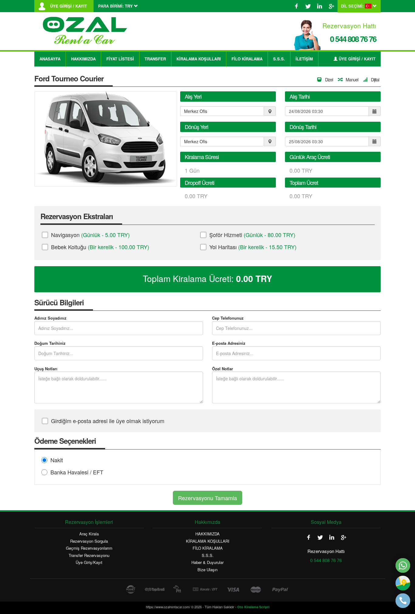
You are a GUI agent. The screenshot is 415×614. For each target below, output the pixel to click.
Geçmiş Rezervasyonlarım (89, 548)
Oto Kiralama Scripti (253, 607)
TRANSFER (155, 59)
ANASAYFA (49, 59)
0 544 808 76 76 (353, 38)
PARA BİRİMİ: (111, 6)
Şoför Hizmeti (252, 235)
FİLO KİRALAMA (247, 59)
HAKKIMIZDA (83, 59)
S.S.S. (279, 59)
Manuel (351, 79)
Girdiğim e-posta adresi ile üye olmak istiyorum (107, 421)
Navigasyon (90, 235)
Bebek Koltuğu (100, 247)
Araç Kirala (89, 534)
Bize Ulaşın (207, 569)
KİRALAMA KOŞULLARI (199, 59)
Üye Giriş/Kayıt (89, 562)
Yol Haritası (253, 247)
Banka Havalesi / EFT (76, 472)
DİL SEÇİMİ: (352, 6)
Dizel (328, 79)
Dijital (374, 79)
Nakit (56, 460)
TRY (254, 279)
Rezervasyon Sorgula (89, 541)
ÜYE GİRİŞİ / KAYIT (68, 6)
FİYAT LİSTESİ (120, 59)
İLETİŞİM (304, 59)
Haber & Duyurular (207, 562)
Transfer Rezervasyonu (89, 555)
